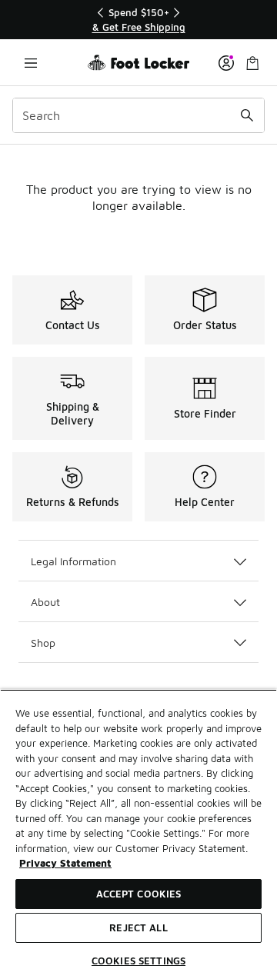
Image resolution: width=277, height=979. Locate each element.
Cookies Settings (138, 960)
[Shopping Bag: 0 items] (252, 62)
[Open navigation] (30, 62)
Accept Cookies (139, 893)
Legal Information (73, 561)
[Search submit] (247, 115)
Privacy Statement (65, 863)
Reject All (138, 927)
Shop (43, 642)
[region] (138, 19)
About (45, 601)
